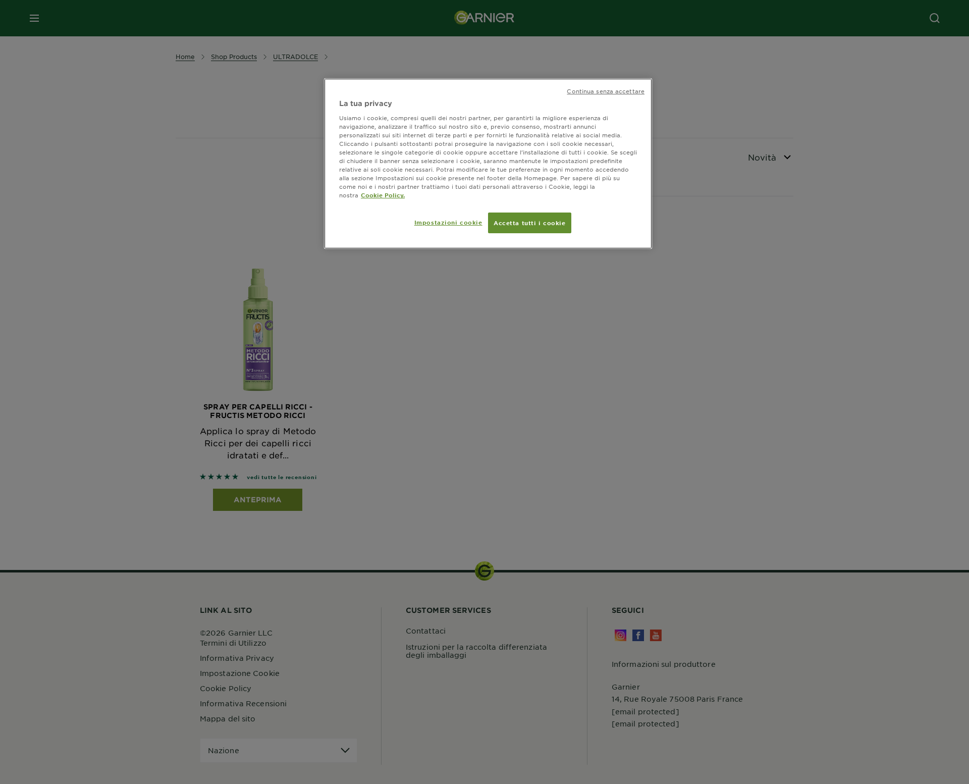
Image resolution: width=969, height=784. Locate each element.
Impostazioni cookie (448, 222)
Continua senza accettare (605, 90)
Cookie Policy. (383, 194)
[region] (488, 163)
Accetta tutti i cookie (530, 222)
